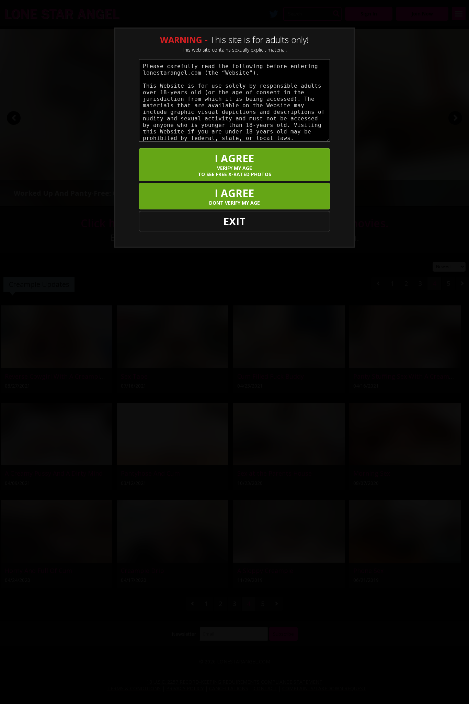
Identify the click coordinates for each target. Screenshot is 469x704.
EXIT (234, 221)
